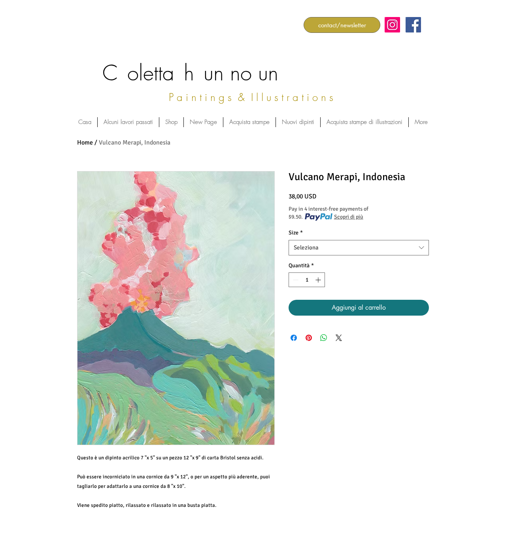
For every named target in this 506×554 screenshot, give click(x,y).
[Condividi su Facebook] (293, 338)
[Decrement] (295, 280)
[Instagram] (392, 24)
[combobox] (359, 247)
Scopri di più (348, 216)
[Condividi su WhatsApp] (324, 338)
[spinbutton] (307, 280)
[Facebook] (413, 24)
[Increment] (319, 280)
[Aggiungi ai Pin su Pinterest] (308, 338)
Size (296, 232)
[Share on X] (339, 338)
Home (85, 143)
